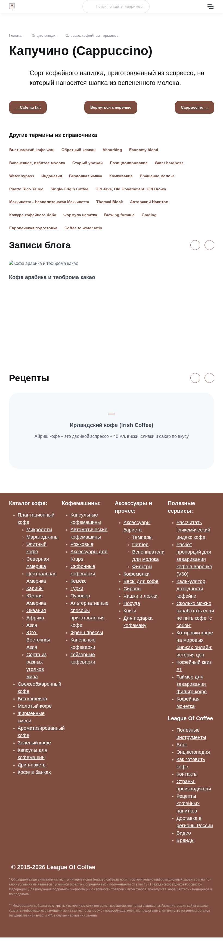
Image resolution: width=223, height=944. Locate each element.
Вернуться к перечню (110, 107)
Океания (36, 610)
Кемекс (78, 581)
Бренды (185, 840)
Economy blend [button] (143, 150)
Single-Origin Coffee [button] (69, 189)
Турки (76, 588)
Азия (31, 625)
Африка (35, 618)
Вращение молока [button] (157, 176)
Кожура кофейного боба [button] (32, 215)
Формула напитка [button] (80, 215)
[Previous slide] (195, 245)
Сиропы (132, 588)
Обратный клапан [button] (78, 150)
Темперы (142, 537)
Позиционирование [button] (129, 163)
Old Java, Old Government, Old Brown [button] (130, 189)
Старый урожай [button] (87, 163)
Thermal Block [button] (109, 202)
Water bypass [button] (21, 176)
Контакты (186, 774)
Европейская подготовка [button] (33, 228)
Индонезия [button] (51, 176)
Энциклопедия (45, 35)
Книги (129, 610)
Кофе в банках (34, 772)
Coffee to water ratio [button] (83, 228)
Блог (181, 744)
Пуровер (80, 595)
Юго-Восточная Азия (38, 640)
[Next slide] (209, 245)
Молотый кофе (35, 706)
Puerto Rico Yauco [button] (26, 189)
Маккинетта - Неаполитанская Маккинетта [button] (49, 202)
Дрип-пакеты (32, 765)
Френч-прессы (86, 632)
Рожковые (81, 544)
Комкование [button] (121, 176)
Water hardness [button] (169, 163)
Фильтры (142, 566)
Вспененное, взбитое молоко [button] (37, 163)
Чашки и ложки (140, 596)
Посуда (131, 603)
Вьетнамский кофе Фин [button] (31, 150)
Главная (16, 35)
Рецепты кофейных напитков (188, 803)
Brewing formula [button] (119, 215)
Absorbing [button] (112, 150)
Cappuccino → (194, 107)
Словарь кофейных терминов (92, 35)
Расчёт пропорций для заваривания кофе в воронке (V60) (194, 559)
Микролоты (39, 529)
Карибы (35, 588)
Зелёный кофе (34, 743)
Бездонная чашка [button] (85, 176)
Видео (183, 833)
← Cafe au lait (28, 107)
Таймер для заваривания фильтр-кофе (191, 684)
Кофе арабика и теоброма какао (52, 277)
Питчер (140, 544)
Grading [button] (149, 215)
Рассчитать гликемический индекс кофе (193, 530)
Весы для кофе (141, 581)
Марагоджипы (42, 537)
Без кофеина (32, 698)
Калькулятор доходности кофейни (190, 589)
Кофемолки (136, 574)
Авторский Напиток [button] (149, 202)
